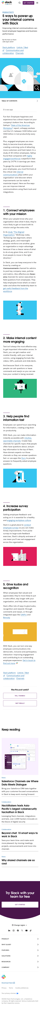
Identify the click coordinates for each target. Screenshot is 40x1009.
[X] (22, 931)
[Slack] (7, 3)
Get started (28, 3)
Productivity (8, 12)
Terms (11, 988)
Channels (20, 53)
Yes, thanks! (20, 696)
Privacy (4, 988)
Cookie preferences (22, 988)
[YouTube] (26, 931)
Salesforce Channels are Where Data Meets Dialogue (20, 783)
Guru (23, 458)
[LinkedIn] (9, 931)
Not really (20, 703)
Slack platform (8, 47)
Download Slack (7, 983)
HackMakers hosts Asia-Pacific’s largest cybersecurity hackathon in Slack (19, 809)
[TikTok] (31, 931)
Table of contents (9, 101)
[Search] (20, 2)
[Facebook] (18, 931)
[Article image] (20, 756)
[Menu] (37, 3)
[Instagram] (13, 931)
